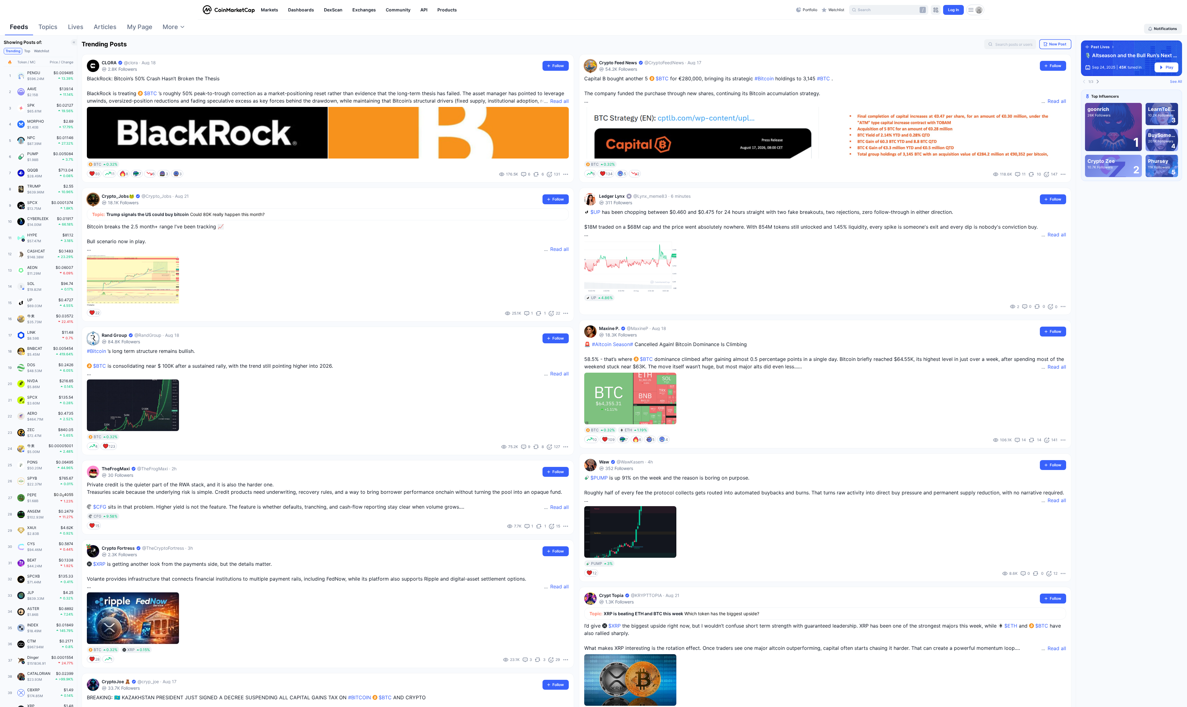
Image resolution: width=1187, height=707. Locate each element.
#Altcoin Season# (612, 344)
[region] (527, 10)
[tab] (19, 28)
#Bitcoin (96, 351)
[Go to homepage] (229, 10)
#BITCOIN (359, 697)
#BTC (823, 78)
